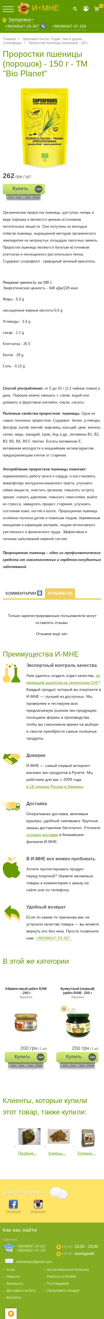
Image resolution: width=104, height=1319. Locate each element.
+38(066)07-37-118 (69, 26)
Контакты (13, 1297)
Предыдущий (7, 1135)
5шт (27, 197)
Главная (9, 39)
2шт (10, 197)
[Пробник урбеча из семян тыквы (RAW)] (29, 1146)
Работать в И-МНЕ (61, 1277)
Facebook (13, 1211)
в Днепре (10, 1240)
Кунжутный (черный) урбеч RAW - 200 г (77, 993)
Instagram (38, 1211)
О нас (10, 1270)
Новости (13, 1277)
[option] (52, 127)
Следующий (7, 1167)
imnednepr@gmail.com (34, 1262)
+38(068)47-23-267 (22, 26)
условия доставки (42, 834)
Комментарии (21, 593)
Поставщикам (58, 1284)
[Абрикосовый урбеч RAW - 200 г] (25, 1022)
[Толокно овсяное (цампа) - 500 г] (88, 1146)
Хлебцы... (57, 1153)
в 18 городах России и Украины (54, 786)
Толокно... (86, 1153)
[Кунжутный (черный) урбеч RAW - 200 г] (77, 1022)
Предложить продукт (63, 1291)
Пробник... (27, 1153)
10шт (36, 197)
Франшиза (14, 1284)
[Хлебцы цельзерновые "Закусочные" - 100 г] (59, 1146)
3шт (18, 197)
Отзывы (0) (60, 593)
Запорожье (21, 19)
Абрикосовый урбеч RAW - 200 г (26, 993)
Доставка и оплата (21, 1291)
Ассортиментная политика (68, 1270)
